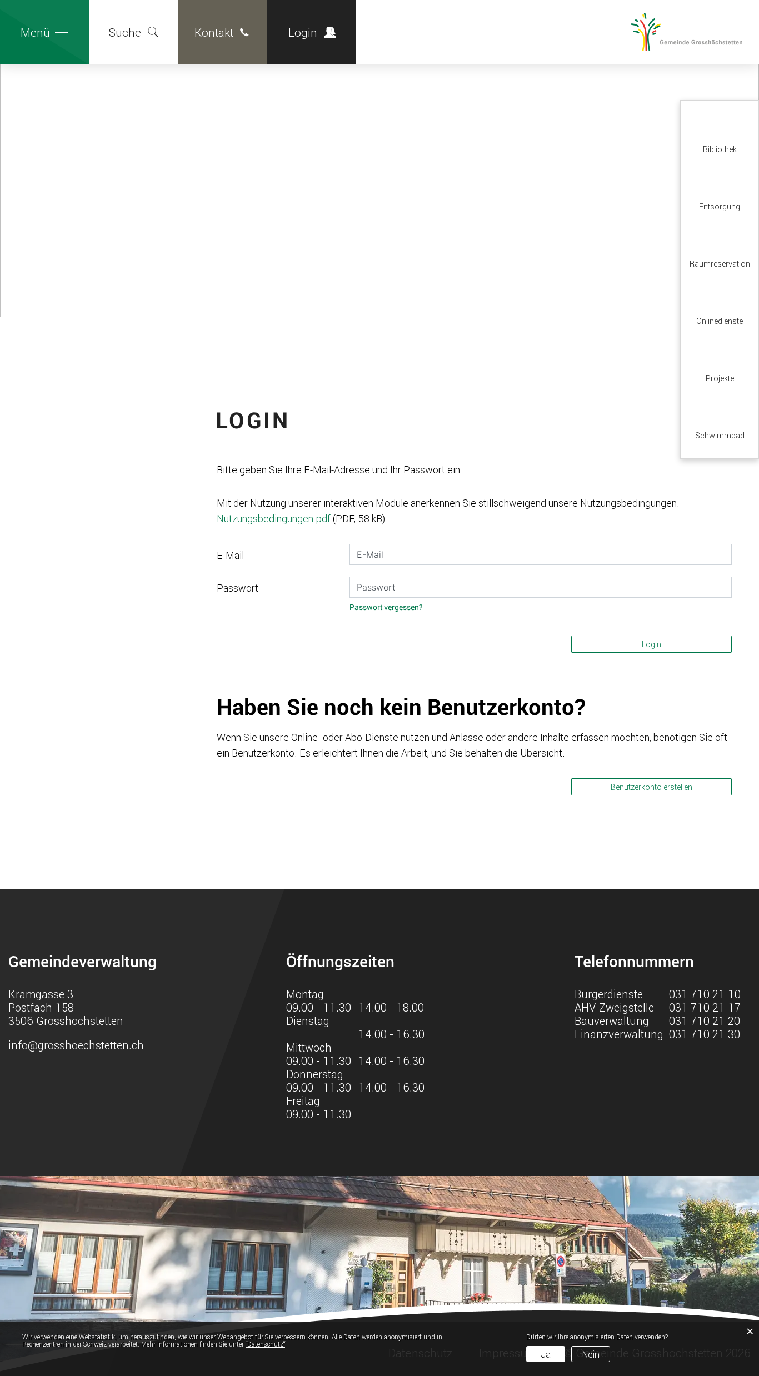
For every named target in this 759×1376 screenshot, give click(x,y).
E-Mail (230, 555)
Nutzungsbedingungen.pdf (274, 518)
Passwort (237, 587)
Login (302, 32)
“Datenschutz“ (265, 1343)
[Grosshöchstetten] (641, 32)
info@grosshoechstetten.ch (76, 1045)
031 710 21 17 (705, 1007)
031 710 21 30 (704, 1033)
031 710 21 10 (705, 993)
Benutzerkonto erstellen (651, 787)
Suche (125, 32)
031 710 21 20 (704, 1020)
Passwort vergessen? (386, 607)
